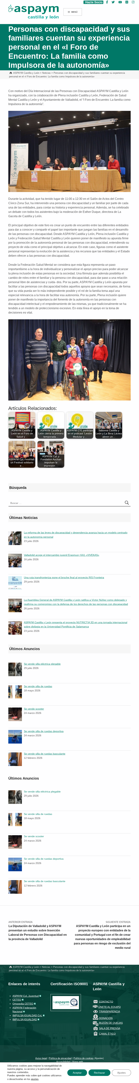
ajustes (35, 1079)
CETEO (16, 999)
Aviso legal (41, 1058)
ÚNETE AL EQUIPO (109, 1006)
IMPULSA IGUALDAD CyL (27, 1015)
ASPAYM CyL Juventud (25, 995)
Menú (74, 12)
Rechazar (99, 1072)
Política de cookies (83, 1058)
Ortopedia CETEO (22, 1003)
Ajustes (99, 1058)
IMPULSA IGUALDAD (24, 1019)
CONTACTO (106, 1001)
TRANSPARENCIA (109, 1011)
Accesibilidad (63, 1061)
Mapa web (77, 1061)
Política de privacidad (60, 1058)
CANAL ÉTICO (107, 1033)
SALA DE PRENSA (109, 1028)
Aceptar (77, 1072)
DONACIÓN (106, 1018)
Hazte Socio (93, 2)
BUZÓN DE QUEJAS (111, 1022)
